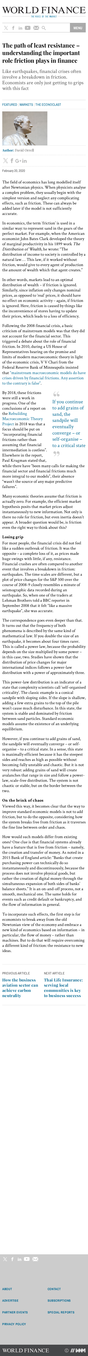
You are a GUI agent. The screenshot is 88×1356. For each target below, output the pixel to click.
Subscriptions (59, 1300)
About (7, 1289)
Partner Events (15, 1312)
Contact (54, 1289)
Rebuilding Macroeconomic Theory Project (22, 419)
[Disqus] (44, 1068)
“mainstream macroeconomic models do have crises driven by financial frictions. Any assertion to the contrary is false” (44, 378)
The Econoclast (48, 104)
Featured (9, 104)
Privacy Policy (14, 1324)
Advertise (10, 1300)
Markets (26, 104)
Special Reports (61, 1312)
